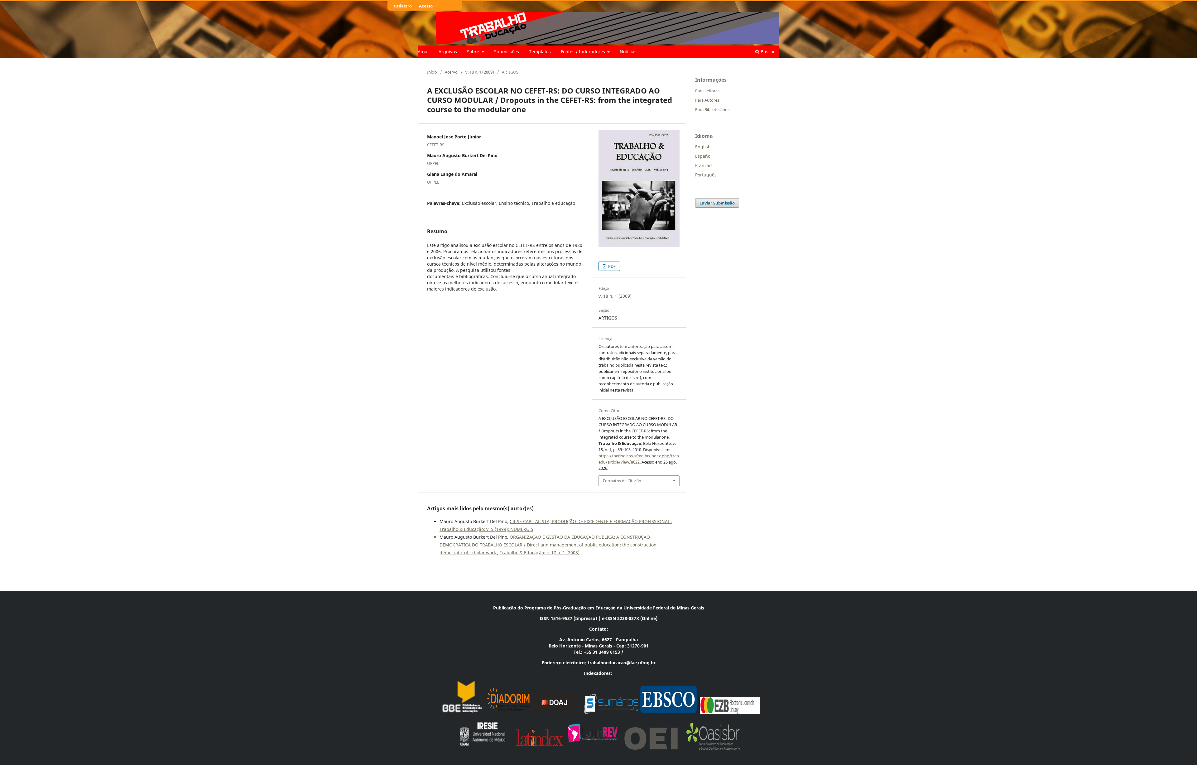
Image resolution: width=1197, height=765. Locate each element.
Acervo (451, 72)
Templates (540, 52)
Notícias (628, 52)
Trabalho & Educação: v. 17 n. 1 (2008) (539, 553)
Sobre (473, 52)
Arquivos (448, 52)
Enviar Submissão (717, 203)
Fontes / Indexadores (583, 52)
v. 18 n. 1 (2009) (479, 72)
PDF (611, 266)
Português (706, 175)
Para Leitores (707, 91)
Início (432, 72)
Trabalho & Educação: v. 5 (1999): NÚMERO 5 (486, 529)
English (703, 147)
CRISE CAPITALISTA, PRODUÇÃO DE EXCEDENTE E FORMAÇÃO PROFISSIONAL (590, 521)
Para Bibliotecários (712, 109)
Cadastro (403, 6)
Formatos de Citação (622, 481)
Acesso (426, 6)
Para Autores (707, 100)
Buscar (767, 52)
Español (703, 156)
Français (704, 165)
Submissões (506, 52)
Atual (423, 52)
